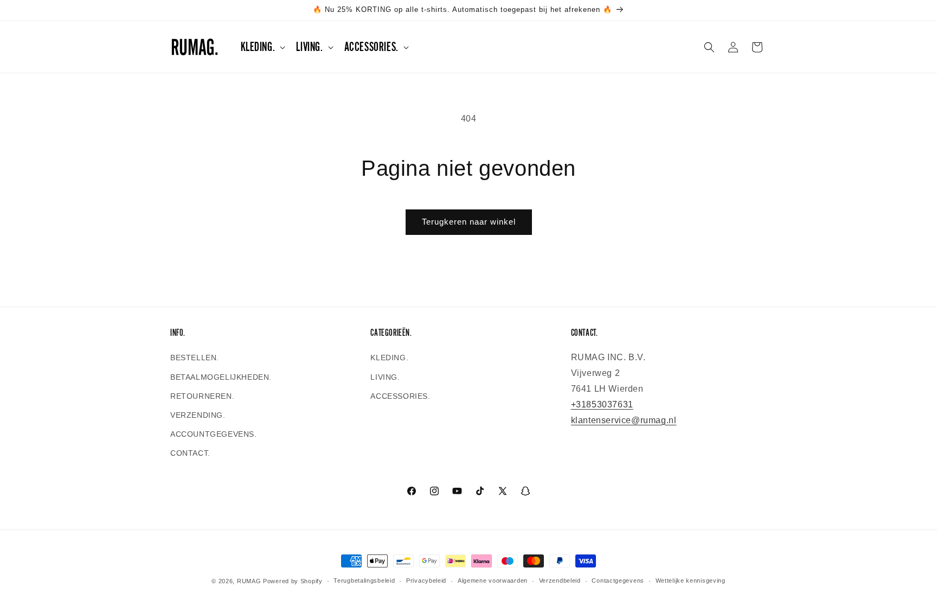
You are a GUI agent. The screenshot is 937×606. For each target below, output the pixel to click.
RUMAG (249, 581)
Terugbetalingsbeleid (364, 580)
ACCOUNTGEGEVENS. (213, 434)
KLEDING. (389, 357)
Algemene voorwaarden (493, 580)
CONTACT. (190, 453)
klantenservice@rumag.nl (624, 420)
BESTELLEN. (194, 357)
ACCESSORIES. (400, 396)
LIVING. (385, 377)
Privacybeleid (426, 580)
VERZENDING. (198, 415)
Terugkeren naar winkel (469, 221)
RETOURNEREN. (202, 396)
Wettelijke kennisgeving (691, 580)
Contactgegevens (618, 580)
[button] (262, 47)
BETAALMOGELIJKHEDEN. (221, 377)
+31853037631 (602, 404)
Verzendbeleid (560, 580)
